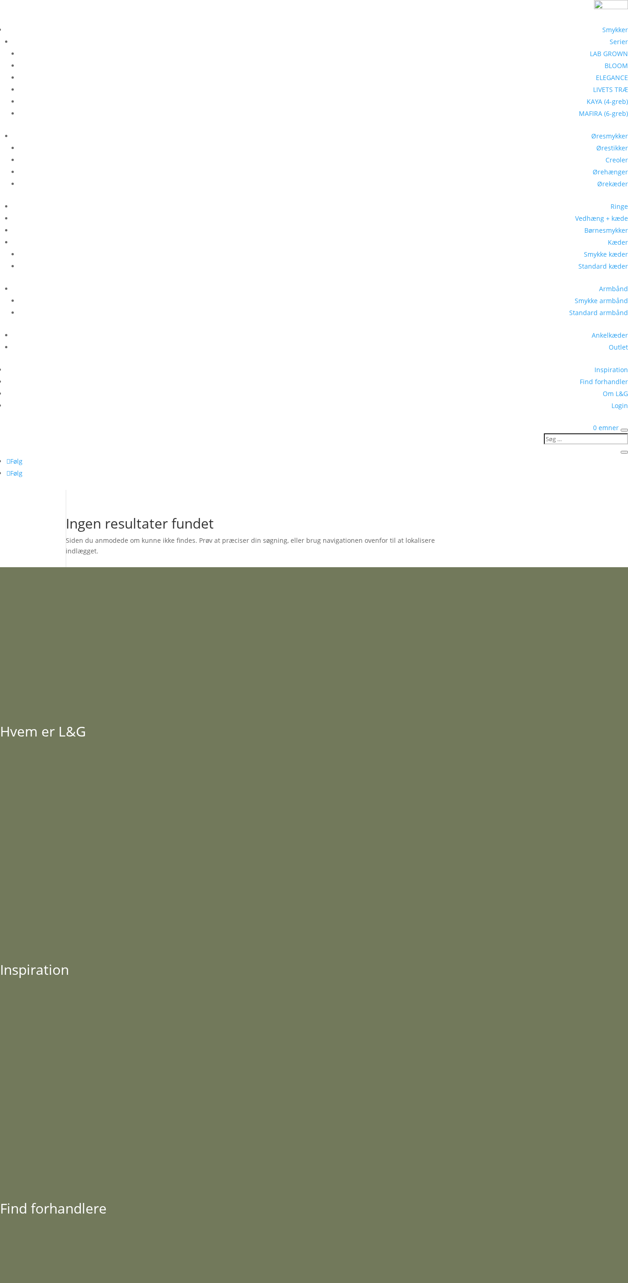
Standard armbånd (598, 312)
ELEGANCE (612, 77)
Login (619, 405)
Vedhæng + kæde (601, 218)
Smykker (615, 29)
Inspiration (611, 369)
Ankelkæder (610, 335)
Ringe (619, 206)
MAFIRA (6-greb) (603, 113)
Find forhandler (604, 381)
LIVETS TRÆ (610, 89)
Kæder (618, 242)
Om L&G (615, 393)
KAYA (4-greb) (607, 101)
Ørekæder (612, 183)
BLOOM (616, 65)
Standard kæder (603, 266)
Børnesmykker (606, 230)
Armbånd (613, 288)
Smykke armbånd (601, 300)
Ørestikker (612, 148)
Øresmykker (609, 136)
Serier (619, 41)
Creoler (616, 159)
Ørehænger (610, 171)
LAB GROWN (609, 53)
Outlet (618, 347)
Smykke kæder (606, 254)
